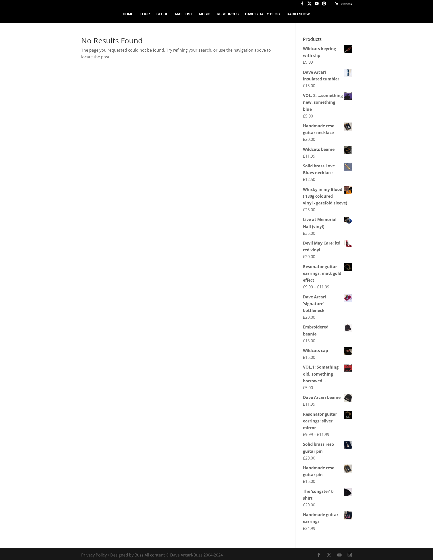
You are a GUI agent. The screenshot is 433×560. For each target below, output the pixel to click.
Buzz (139, 555)
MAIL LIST (183, 14)
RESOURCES (228, 14)
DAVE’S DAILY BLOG (262, 14)
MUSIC (204, 14)
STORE (162, 14)
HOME (128, 14)
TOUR (145, 14)
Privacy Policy (94, 555)
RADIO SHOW (298, 14)
